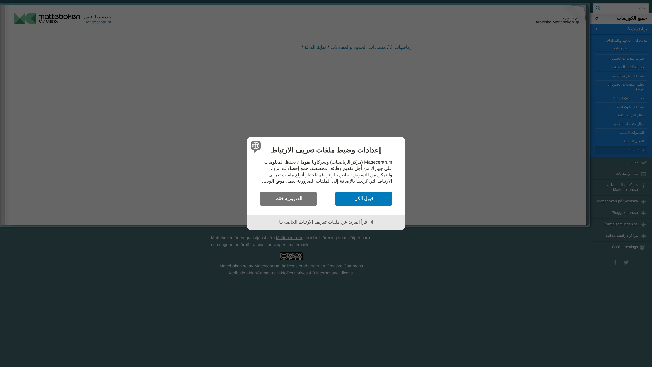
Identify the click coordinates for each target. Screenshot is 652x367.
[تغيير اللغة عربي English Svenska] (256, 146)
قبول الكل (363, 198)
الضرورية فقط (288, 198)
